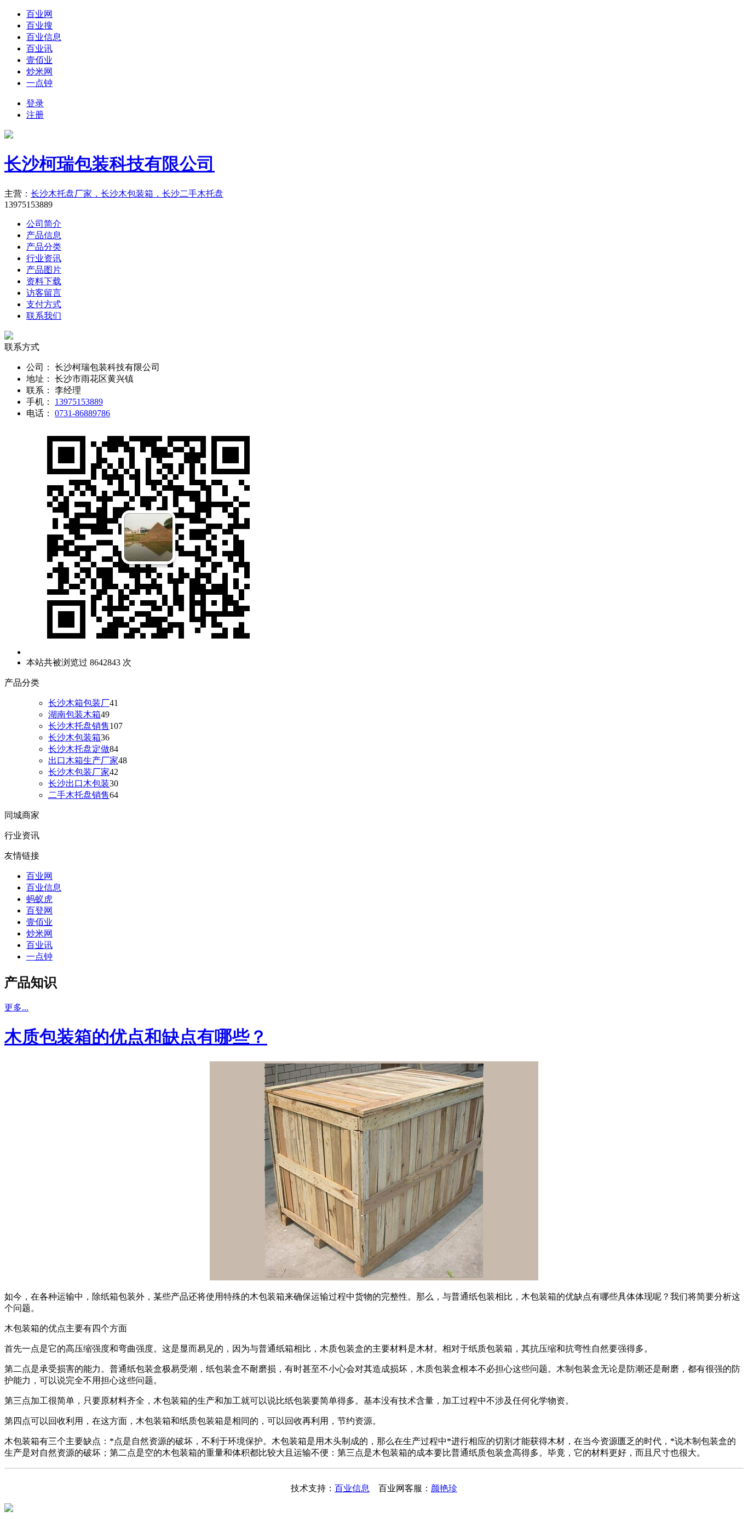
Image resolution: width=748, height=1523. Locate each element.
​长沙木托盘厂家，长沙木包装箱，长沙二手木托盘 (127, 193)
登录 (35, 103)
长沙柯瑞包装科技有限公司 (109, 164)
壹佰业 (39, 60)
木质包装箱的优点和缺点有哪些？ (135, 1037)
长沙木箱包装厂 (79, 703)
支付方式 (43, 304)
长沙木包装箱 (74, 737)
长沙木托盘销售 (79, 726)
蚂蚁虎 (39, 899)
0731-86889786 (82, 413)
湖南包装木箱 (74, 714)
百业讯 (39, 48)
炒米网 (39, 71)
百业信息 (43, 37)
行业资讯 (43, 258)
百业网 (39, 14)
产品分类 (43, 246)
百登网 (39, 910)
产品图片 (43, 269)
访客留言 (43, 292)
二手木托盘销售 (79, 795)
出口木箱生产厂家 (83, 760)
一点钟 (39, 83)
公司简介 (43, 223)
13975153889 (79, 401)
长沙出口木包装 (79, 783)
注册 (35, 114)
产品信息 (43, 235)
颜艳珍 (444, 1488)
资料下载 (43, 281)
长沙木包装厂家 (79, 772)
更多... (16, 1007)
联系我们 (43, 315)
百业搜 (39, 25)
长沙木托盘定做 (79, 749)
